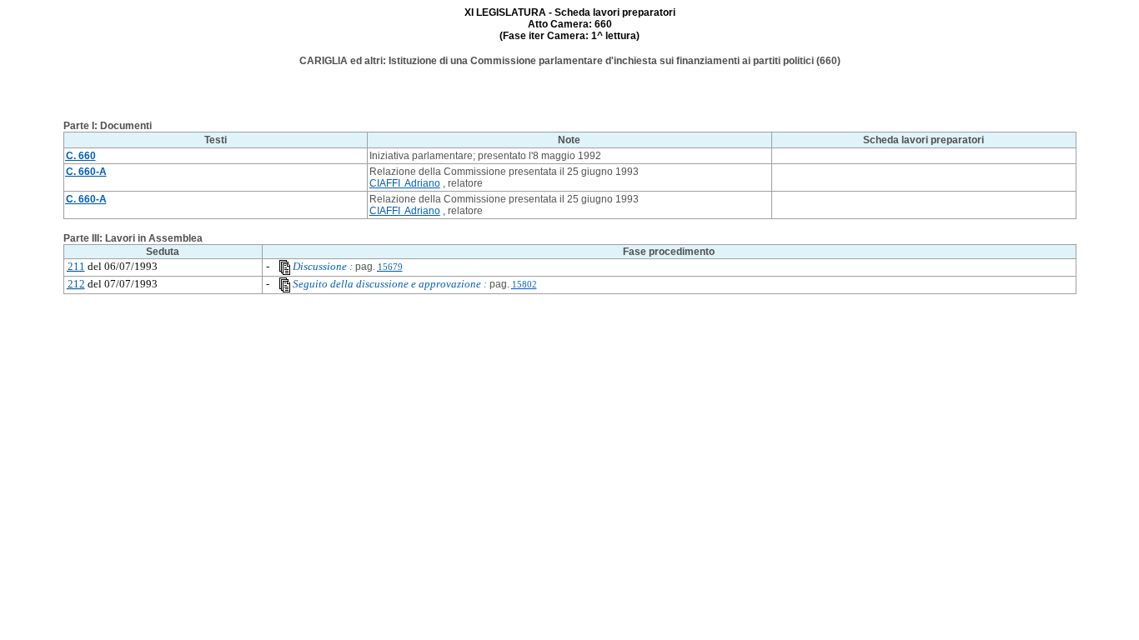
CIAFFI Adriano (404, 183)
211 (76, 266)
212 (76, 284)
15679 (390, 267)
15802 (524, 284)
